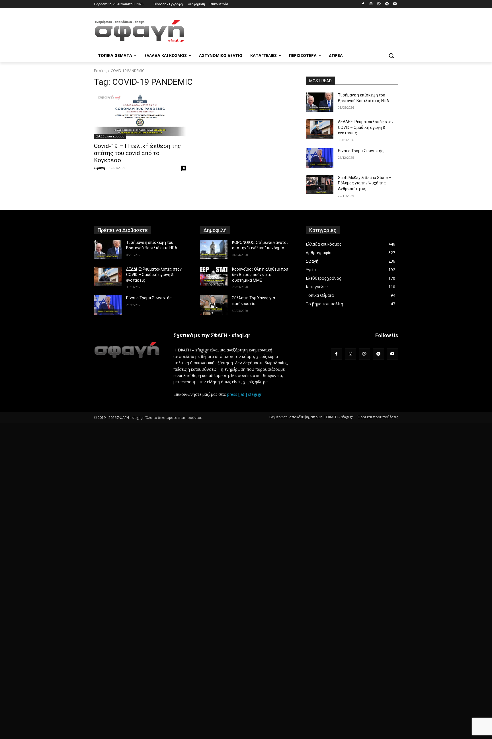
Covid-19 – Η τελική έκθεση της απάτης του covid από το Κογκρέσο (137, 153)
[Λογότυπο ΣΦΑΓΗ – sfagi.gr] (127, 350)
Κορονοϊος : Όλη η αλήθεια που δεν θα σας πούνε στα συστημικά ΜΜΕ (260, 275)
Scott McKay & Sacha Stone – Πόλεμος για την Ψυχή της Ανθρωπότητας (364, 183)
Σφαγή (99, 168)
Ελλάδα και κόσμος (110, 136)
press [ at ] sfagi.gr (244, 394)
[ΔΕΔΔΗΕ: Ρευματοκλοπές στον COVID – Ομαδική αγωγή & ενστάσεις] (319, 129)
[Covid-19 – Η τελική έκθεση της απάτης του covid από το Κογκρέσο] (140, 116)
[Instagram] (371, 4)
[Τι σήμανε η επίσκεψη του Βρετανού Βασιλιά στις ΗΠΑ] (319, 102)
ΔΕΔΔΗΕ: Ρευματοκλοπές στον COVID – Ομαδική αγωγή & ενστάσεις (365, 127)
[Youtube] (394, 4)
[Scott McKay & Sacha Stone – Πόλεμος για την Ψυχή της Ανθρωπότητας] (319, 184)
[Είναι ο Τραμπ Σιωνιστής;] (319, 158)
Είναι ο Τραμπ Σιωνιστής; (361, 151)
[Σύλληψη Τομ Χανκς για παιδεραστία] (213, 305)
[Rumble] (379, 4)
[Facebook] (363, 4)
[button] (391, 55)
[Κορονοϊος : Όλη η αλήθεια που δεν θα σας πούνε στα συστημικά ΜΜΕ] (213, 276)
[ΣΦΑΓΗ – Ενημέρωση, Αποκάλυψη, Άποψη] (139, 31)
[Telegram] (387, 4)
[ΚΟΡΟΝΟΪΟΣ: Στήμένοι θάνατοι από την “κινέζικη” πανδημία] (213, 249)
